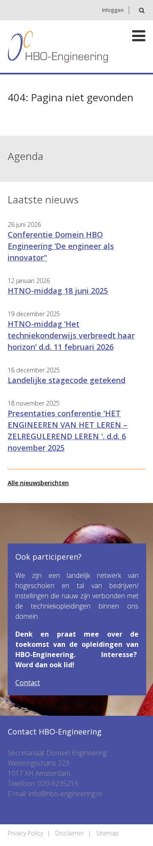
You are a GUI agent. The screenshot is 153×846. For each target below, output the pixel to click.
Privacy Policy (25, 833)
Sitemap (107, 833)
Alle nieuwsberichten (38, 483)
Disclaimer (69, 833)
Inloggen (113, 10)
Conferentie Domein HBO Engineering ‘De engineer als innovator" (61, 246)
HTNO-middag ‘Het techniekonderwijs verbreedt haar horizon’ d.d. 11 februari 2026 (71, 335)
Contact (27, 682)
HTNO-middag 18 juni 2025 (58, 291)
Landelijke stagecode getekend (66, 380)
